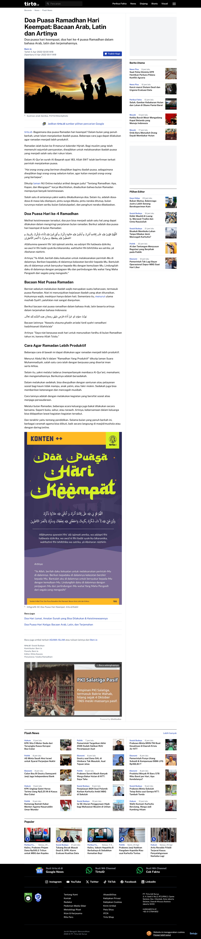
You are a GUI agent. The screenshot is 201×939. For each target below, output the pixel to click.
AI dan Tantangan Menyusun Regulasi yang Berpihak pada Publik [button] (144, 249)
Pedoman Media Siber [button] (75, 906)
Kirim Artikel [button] (109, 906)
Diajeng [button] (144, 4)
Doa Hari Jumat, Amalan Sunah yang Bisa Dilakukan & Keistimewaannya (66, 618)
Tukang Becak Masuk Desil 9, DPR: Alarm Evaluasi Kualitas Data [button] (67, 850)
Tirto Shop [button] (108, 917)
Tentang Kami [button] (71, 894)
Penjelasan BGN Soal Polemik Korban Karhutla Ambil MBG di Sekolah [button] (92, 792)
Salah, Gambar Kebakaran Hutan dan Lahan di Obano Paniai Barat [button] (146, 104)
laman (37, 183)
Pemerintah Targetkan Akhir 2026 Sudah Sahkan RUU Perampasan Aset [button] (91, 746)
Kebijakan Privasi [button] (112, 898)
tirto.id (28, 132)
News (37, 10)
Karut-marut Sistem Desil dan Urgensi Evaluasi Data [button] (145, 88)
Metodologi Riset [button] (72, 909)
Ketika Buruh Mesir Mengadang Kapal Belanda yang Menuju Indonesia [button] (146, 120)
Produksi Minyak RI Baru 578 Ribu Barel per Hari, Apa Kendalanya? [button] (145, 776)
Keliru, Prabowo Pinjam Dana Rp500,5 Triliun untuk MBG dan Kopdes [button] (36, 850)
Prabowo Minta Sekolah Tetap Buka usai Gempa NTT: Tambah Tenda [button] (144, 792)
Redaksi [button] (68, 902)
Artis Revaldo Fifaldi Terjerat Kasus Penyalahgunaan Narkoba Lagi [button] (161, 851)
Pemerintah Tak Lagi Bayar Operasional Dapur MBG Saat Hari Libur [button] (145, 265)
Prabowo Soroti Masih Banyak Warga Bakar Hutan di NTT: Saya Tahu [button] (92, 776)
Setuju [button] (193, 933)
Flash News (47, 10)
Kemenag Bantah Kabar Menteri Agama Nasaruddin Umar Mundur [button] (38, 807)
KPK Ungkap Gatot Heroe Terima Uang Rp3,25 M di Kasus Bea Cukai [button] (40, 792)
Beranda (28, 10)
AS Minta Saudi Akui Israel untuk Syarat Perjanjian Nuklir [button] (39, 760)
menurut (100, 296)
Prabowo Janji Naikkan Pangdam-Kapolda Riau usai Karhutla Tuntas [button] (131, 850)
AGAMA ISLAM (57, 640)
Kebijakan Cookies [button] (112, 902)
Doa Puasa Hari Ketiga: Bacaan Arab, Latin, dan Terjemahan (58, 624)
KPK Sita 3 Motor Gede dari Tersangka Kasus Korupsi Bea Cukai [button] (38, 746)
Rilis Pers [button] (68, 917)
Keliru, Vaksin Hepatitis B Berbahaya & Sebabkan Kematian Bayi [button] (100, 850)
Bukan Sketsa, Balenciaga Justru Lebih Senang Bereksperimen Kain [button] (143, 204)
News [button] (133, 4)
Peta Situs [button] (108, 909)
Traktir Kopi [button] (114, 54)
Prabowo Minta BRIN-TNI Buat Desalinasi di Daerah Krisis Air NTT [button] (145, 746)
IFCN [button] (105, 913)
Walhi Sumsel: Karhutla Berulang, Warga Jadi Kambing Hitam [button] (142, 807)
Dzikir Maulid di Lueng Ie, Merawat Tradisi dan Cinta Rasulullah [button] (141, 219)
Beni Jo (28, 49)
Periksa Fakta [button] (119, 4)
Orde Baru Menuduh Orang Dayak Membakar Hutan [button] (143, 134)
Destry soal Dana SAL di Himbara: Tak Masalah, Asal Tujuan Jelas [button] (91, 761)
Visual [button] (164, 4)
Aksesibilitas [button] (109, 894)
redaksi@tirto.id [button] (149, 909)
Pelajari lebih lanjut (162, 935)
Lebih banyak (170, 733)
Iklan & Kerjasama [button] (73, 913)
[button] (31, 4)
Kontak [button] (67, 898)
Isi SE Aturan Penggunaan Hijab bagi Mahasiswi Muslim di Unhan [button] (94, 805)
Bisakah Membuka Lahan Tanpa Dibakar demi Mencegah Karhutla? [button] (142, 234)
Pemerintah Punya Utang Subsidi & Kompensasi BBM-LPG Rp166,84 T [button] (146, 761)
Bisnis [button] (155, 4)
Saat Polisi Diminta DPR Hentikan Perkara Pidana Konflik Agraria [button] (142, 75)
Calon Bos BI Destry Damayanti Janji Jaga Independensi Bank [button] (40, 775)
